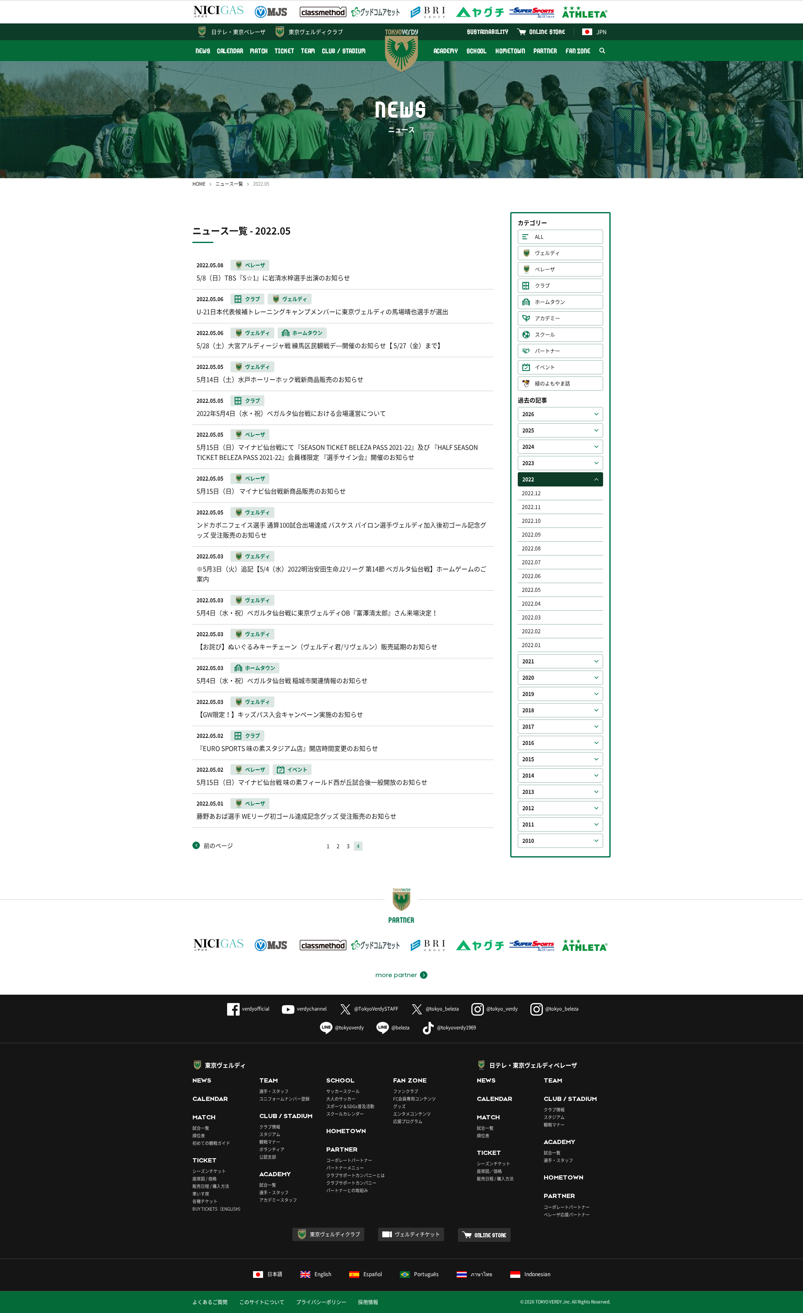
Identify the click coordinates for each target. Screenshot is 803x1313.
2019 (528, 694)
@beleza (400, 1027)
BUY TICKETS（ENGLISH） (217, 1209)
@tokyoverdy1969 (456, 1027)
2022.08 (531, 548)
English (323, 1274)
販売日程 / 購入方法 (210, 1186)
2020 (528, 677)
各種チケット (204, 1201)
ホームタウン (550, 302)
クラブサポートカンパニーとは (355, 1175)
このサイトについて (261, 1302)
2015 (528, 759)
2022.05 (531, 590)
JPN (601, 32)
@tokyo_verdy (502, 1008)
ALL (539, 237)
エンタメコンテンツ (412, 1114)
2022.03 (531, 617)
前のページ (218, 845)
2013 (528, 792)
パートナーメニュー (345, 1168)
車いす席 (200, 1193)
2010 (528, 841)
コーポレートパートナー (349, 1160)
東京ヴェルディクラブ (316, 32)
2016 (528, 743)
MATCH (259, 51)
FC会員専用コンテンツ (414, 1098)
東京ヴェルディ (225, 1065)
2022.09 (531, 534)
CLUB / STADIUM (344, 51)
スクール (545, 334)
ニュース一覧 (229, 183)
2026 (528, 414)
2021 (528, 661)
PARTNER (545, 51)
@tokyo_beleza (442, 1008)
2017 (528, 726)
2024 (528, 446)
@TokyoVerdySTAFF (376, 1008)
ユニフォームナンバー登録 (284, 1098)
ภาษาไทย (481, 1274)
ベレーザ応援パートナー (567, 1214)
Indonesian (537, 1274)
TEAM (308, 51)
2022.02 (531, 631)
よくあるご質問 (210, 1302)
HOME (198, 183)
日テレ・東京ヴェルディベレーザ (533, 1065)
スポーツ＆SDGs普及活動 (350, 1106)
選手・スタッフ (274, 1091)
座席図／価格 (489, 1171)
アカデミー (547, 318)
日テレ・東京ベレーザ (238, 32)
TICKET (284, 51)
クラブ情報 (269, 1127)
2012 (528, 808)
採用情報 (368, 1302)
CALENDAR (230, 51)
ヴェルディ (547, 253)
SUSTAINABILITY (488, 31)
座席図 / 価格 (204, 1178)
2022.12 (531, 493)
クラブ (542, 285)
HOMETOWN (510, 51)
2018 (528, 710)
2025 (528, 430)
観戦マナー (269, 1142)
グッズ (399, 1106)
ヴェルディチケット (417, 1234)
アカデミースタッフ (278, 1200)
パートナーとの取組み (347, 1190)
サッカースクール (343, 1091)
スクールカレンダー (345, 1114)
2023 (528, 463)
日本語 (274, 1274)
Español (372, 1274)
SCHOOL (477, 51)
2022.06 (531, 576)
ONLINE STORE (547, 31)
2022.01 (531, 645)
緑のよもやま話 (552, 383)
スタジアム (269, 1134)
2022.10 (531, 521)
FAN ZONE (578, 51)
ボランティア (271, 1149)
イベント (545, 367)
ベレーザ (545, 269)
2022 (528, 479)
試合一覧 (200, 1128)
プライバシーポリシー (321, 1302)
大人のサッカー (340, 1098)
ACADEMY (446, 51)
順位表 (198, 1135)
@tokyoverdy (349, 1027)
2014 (528, 775)
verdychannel (312, 1008)
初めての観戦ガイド (211, 1143)
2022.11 (531, 507)
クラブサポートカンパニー (351, 1183)
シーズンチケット (209, 1171)
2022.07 (531, 562)
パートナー (547, 351)
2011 (528, 824)
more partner (396, 975)
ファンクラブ (405, 1091)
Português (426, 1274)
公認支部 (267, 1157)
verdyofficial (255, 1008)
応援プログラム (407, 1121)
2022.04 (531, 603)
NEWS (203, 51)
